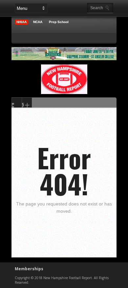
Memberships (29, 269)
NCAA (37, 22)
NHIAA (21, 22)
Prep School (59, 22)
